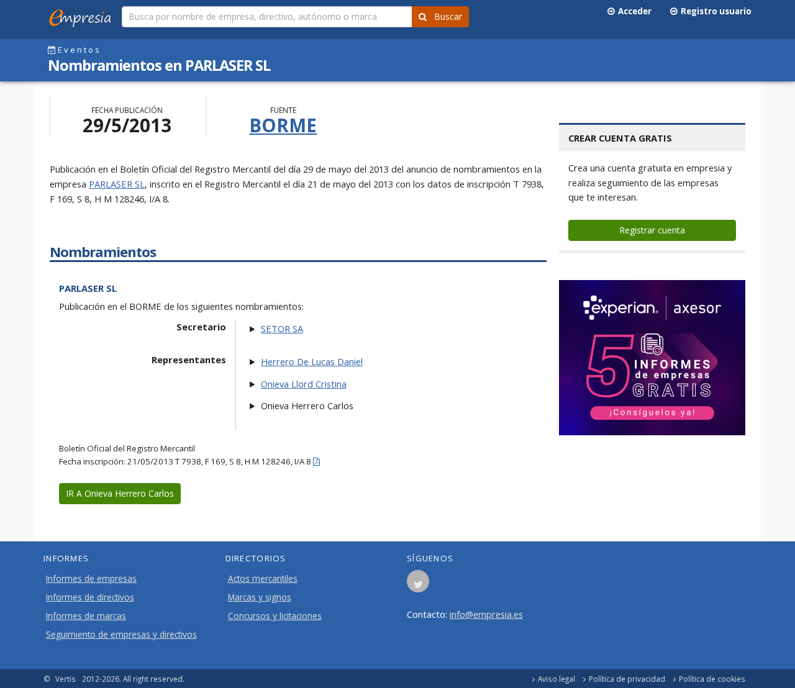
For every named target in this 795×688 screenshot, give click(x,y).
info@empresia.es (486, 614)
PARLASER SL (117, 184)
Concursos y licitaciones (275, 616)
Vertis (65, 679)
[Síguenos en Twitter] (418, 585)
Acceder (633, 11)
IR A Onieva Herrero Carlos (120, 493)
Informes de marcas (86, 616)
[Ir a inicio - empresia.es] (82, 15)
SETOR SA (282, 328)
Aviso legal (556, 679)
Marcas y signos (259, 597)
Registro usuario (714, 11)
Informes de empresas (91, 578)
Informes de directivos (90, 597)
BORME (283, 125)
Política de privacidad (627, 679)
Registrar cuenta (652, 230)
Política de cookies (712, 679)
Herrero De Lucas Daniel (312, 361)
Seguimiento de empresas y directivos (121, 634)
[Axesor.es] (652, 357)
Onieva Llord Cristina (304, 384)
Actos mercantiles (263, 578)
